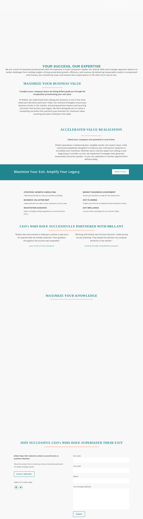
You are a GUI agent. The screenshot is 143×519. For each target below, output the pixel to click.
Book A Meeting (24, 474)
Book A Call (120, 172)
